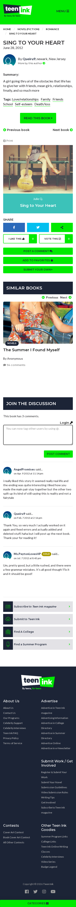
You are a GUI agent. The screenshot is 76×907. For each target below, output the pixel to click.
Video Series (48, 861)
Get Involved (48, 802)
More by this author (30, 63)
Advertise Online (51, 743)
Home (7, 29)
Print (9, 140)
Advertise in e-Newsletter (56, 748)
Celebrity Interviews (14, 728)
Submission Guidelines (54, 787)
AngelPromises (24, 469)
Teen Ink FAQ (10, 733)
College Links (48, 841)
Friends (58, 99)
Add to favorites (36, 260)
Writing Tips (48, 797)
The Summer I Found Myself (31, 350)
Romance (52, 29)
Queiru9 (29, 59)
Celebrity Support (13, 723)
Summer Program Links (54, 836)
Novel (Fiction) (28, 29)
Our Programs (11, 718)
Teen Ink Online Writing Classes (54, 849)
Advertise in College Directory (52, 725)
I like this (21, 238)
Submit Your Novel (51, 782)
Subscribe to (35, 606)
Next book (61, 130)
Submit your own (37, 269)
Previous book (18, 130)
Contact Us (9, 712)
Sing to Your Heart (23, 33)
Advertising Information (54, 718)
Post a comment (36, 251)
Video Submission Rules (54, 792)
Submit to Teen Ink (27, 619)
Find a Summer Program (30, 644)
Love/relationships (25, 99)
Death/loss (42, 104)
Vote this (57, 238)
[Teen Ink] (19, 10)
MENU (61, 11)
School (8, 104)
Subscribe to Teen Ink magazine (53, 810)
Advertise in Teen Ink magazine (53, 710)
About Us (8, 707)
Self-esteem (23, 104)
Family (45, 99)
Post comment (58, 453)
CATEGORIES (36, 903)
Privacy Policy (11, 738)
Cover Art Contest (13, 832)
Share (8, 220)
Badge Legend (49, 866)
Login (65, 423)
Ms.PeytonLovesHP (27, 554)
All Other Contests (13, 842)
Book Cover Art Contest (16, 837)
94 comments (15, 365)
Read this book (37, 118)
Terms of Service (12, 743)
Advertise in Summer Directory (53, 735)
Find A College (24, 631)
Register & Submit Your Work (54, 775)
